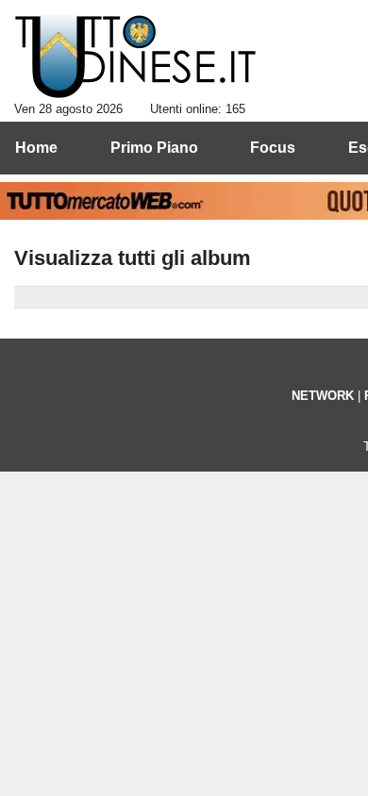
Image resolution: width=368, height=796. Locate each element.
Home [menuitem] (36, 148)
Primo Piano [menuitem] (154, 148)
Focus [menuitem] (272, 148)
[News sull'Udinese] (135, 57)
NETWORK (323, 396)
